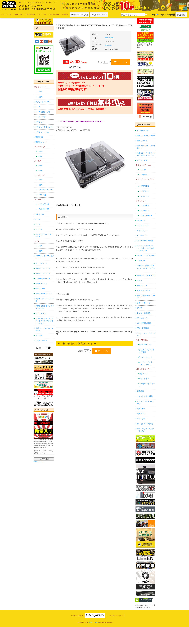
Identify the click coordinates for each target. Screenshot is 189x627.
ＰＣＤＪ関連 (142, 160)
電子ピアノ (141, 414)
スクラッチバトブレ (43, 102)
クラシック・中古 (42, 132)
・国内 (39, 97)
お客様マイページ (100, 14)
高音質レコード (41, 142)
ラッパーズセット (145, 357)
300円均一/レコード (42, 268)
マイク (139, 280)
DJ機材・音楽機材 (166, 14)
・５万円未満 (144, 186)
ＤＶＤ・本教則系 (143, 313)
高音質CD (39, 137)
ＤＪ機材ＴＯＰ (143, 130)
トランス (38, 229)
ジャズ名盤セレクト (43, 112)
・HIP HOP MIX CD (44, 190)
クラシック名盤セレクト (44, 127)
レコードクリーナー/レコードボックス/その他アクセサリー (44, 320)
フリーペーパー (41, 341)
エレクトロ (39, 214)
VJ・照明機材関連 (144, 323)
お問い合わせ (54, 14)
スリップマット (143, 226)
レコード (151, 14)
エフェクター (142, 419)
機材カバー (108, 45)
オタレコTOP (6, 14)
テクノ (37, 224)
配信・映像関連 (143, 328)
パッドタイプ (144, 379)
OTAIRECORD (94, 622)
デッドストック (41, 283)
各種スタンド (142, 285)
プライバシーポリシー (115, 615)
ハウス (37, 219)
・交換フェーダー (145, 215)
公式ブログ (42, 14)
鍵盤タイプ (143, 374)
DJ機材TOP (18, 14)
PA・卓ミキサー (143, 318)
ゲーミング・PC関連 (145, 424)
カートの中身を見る (80, 14)
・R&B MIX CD (43, 209)
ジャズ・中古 (40, 117)
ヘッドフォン (142, 231)
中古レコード (40, 288)
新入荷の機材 (142, 141)
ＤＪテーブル (142, 236)
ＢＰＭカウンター (143, 290)
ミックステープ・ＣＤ (43, 293)
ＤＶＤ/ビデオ (40, 313)
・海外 (39, 92)
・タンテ (142, 170)
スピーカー (141, 260)
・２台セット (144, 175)
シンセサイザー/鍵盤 (145, 396)
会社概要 (65, 14)
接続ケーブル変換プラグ (146, 275)
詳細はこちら (39, 462)
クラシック (39, 122)
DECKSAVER (109, 38)
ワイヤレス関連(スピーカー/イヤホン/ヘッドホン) (146, 268)
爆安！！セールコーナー (146, 136)
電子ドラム (141, 409)
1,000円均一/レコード (43, 278)
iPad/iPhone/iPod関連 (145, 241)
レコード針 (141, 221)
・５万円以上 (144, 191)
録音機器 (140, 391)
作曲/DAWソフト (145, 345)
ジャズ (37, 107)
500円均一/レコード (42, 273)
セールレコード (41, 263)
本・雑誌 (38, 335)
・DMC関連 (41, 195)
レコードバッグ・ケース (146, 255)
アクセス (74, 615)
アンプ (139, 308)
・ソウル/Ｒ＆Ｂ (43, 204)
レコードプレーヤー (144, 303)
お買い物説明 (30, 14)
